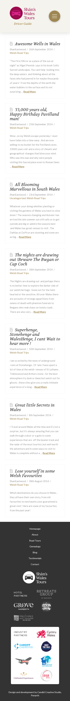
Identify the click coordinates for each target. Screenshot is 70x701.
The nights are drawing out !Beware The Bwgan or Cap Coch (34, 259)
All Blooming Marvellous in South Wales (35, 187)
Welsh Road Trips (19, 52)
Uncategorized (18, 198)
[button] (54, 16)
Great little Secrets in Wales (32, 407)
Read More (29, 91)
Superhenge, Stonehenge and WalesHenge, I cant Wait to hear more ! (35, 336)
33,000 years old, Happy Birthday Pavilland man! (34, 114)
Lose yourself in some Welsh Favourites (32, 473)
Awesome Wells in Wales (37, 44)
